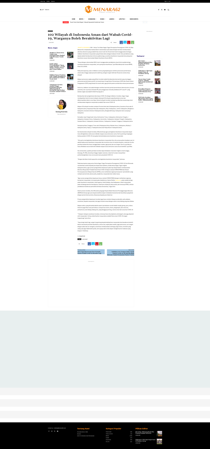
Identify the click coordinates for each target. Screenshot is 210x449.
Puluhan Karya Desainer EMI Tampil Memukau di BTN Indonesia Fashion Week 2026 (57, 77)
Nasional (50, 31)
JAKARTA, (80, 47)
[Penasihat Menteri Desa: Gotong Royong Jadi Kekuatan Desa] (157, 91)
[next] (146, 22)
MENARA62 (86, 47)
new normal (84, 239)
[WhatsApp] (132, 42)
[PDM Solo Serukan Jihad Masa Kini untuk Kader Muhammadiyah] (157, 99)
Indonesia (118, 180)
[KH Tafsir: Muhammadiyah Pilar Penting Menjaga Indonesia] (157, 63)
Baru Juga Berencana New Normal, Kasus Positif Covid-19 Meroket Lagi (89, 252)
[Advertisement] (91, 283)
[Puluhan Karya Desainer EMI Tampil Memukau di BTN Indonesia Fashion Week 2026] (70, 77)
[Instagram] (52, 431)
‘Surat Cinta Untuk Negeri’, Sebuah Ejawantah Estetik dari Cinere (145, 81)
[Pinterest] (128, 42)
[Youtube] (165, 10)
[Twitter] (162, 10)
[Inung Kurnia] (61, 105)
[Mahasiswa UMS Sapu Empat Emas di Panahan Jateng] (157, 73)
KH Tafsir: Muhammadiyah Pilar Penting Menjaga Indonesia (145, 63)
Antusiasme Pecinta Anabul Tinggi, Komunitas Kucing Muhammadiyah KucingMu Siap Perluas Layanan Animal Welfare (58, 88)
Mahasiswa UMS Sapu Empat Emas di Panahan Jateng (145, 72)
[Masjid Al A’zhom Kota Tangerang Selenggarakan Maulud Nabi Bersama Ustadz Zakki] (70, 55)
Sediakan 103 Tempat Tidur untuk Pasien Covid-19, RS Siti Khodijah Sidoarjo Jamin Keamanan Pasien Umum (120, 253)
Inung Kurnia (61, 112)
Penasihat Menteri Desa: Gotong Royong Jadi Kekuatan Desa (86, 22)
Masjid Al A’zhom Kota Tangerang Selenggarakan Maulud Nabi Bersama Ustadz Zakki (57, 55)
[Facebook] (159, 10)
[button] (168, 10)
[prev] (144, 22)
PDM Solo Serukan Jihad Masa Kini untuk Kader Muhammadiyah (145, 99)
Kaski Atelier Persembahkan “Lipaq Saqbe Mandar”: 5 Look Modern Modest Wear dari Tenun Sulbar (57, 66)
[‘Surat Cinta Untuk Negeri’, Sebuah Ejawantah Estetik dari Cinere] (157, 81)
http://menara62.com (61, 114)
